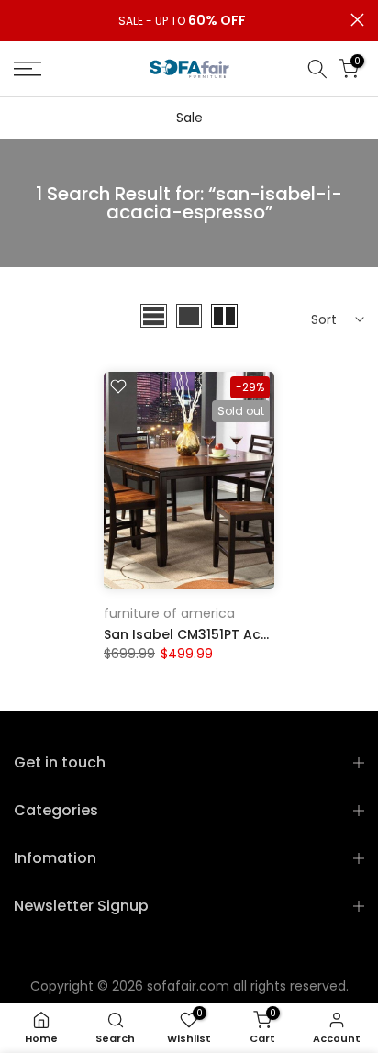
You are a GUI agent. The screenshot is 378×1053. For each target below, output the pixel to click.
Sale (189, 117)
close (357, 20)
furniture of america (169, 613)
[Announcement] (182, 21)
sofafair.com (188, 986)
